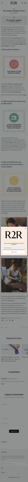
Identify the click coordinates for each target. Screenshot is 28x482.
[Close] (25, 228)
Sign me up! (14, 252)
